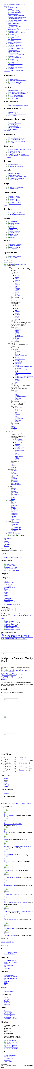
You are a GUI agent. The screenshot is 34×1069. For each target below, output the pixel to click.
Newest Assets (18, 244)
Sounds (18, 231)
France (6, 839)
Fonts (13, 226)
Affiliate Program (9, 991)
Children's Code (8, 1058)
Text (5, 783)
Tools (13, 237)
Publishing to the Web (21, 92)
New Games (12, 565)
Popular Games (13, 567)
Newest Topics (18, 166)
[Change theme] (16, 535)
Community (7, 157)
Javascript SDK (16, 127)
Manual (15, 79)
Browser (6, 778)
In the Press (7, 1002)
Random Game (14, 570)
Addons (15, 221)
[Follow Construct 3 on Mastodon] (14, 204)
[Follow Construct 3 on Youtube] (14, 197)
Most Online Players (18, 178)
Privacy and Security (19, 141)
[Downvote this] (20, 670)
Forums (10, 486)
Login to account (17, 533)
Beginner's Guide (17, 90)
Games (14, 228)
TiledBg (6, 785)
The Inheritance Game (10, 919)
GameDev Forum (9, 1012)
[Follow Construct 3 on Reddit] (13, 196)
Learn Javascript (8, 979)
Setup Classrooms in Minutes (23, 149)
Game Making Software (10, 952)
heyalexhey (4, 678)
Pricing (6, 963)
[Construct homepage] (15, 4)
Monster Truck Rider (10, 885)
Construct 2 (19, 403)
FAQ (13, 142)
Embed (13, 671)
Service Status (8, 1061)
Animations (17, 223)
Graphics (15, 229)
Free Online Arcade (9, 1017)
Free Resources (19, 139)
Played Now (7, 543)
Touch (6, 786)
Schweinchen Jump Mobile (12, 894)
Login (10, 261)
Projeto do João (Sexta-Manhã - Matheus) (15, 902)
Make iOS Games (28, 376)
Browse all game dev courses (19, 105)
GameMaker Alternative (10, 960)
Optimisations (20, 96)
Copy (2, 618)
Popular (6, 541)
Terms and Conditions (10, 1055)
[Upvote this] (6, 670)
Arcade (10, 500)
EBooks (14, 225)
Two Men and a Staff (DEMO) (13, 824)
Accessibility (7, 1060)
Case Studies (7, 968)
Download (18, 123)
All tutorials (14, 98)
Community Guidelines (10, 1018)
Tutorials (14, 115)
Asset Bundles (17, 256)
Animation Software (9, 954)
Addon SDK (17, 84)
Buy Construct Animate (18, 214)
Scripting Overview (19, 82)
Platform (6, 793)
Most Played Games (21, 176)
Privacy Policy (8, 1056)
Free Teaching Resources (11, 978)
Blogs (9, 521)
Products (6, 6)
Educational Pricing (16, 152)
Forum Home (16, 164)
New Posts (15, 188)
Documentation (8, 965)
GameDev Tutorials (9, 1014)
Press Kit (6, 1001)
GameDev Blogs (8, 1015)
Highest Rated (17, 247)
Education (7, 130)
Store (5, 205)
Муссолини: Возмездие (11, 877)
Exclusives (14, 248)
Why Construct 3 (9, 975)
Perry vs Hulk (8, 861)
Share (12, 673)
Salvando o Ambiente (10, 935)
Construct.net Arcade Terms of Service (21, 615)
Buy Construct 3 (16, 213)
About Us (7, 998)
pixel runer (7, 870)
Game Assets (7, 1011)
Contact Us (11, 532)
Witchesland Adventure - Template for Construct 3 (18, 846)
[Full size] (11, 715)
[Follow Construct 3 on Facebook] (14, 202)
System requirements (20, 80)
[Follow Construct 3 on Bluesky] (14, 200)
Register (6, 261)
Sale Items (14, 257)
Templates (16, 232)
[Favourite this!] (8, 675)
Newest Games (16, 175)
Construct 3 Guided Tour (15, 557)
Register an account (26, 803)
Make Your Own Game (10, 962)
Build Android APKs (20, 93)
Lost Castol (7, 832)
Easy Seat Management (10, 976)
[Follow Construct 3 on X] (12, 199)
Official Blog (19, 187)
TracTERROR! (8, 855)
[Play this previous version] (30, 764)
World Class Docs (18, 151)
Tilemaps (14, 235)
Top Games (16, 173)
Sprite (5, 781)
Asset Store (11, 469)
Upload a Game (17, 179)
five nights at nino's (9, 928)
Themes (15, 234)
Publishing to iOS (17, 95)
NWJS (17, 124)
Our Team (7, 999)
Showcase (7, 544)
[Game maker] (15, 264)
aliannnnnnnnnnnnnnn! (10, 815)
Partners (6, 981)
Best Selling (16, 245)
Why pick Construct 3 (19, 138)
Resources (7, 71)
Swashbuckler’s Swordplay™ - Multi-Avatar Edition (18, 911)
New (5, 539)
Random (6, 546)
